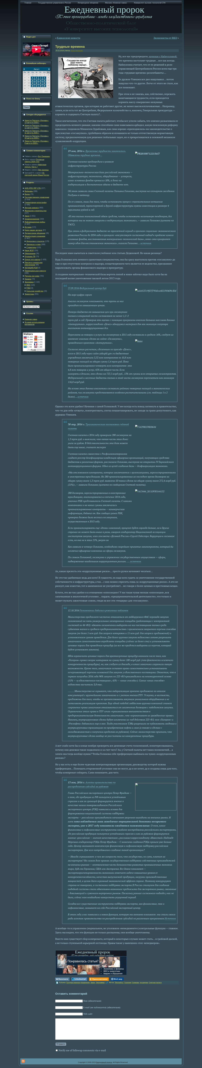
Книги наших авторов (33, 230)
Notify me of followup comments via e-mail (82, 1050)
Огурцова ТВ (30, 256)
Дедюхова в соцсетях (35, 241)
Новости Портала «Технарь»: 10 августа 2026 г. (37, 137)
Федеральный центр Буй (92, 288)
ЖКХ (28, 285)
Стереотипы (31, 247)
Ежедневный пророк (104, 1062)
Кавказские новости (68, 37)
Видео (27, 194)
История (28, 227)
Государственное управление (37, 197)
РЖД (28, 288)
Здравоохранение (32, 219)
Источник (170, 918)
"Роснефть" (119, 983)
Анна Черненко (77, 51)
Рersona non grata (32, 276)
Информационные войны (35, 222)
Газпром (127, 983)
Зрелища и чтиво (33, 244)
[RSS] (23, 1061)
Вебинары (29, 191)
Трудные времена (70, 46)
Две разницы (43, 170)
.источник (135, 561)
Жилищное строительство (35, 211)
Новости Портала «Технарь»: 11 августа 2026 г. (37, 132)
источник (145, 243)
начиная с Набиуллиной (163, 56)
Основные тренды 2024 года (34, 161)
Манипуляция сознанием (35, 236)
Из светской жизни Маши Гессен (37, 174)
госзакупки (144, 983)
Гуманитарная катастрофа (35, 202)
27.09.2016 (73, 288)
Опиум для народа (32, 259)
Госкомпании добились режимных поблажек (103, 610)
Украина (28, 279)
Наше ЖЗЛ (29, 250)
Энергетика (29, 294)
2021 (46, 92)
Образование (30, 253)
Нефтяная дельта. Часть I (35, 166)
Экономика (29, 282)
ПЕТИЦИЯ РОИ (31, 268)
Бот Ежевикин (44, 156)
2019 (27, 92)
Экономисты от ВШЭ (165, 37)
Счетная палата (155, 983)
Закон (27, 216)
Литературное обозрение (35, 233)
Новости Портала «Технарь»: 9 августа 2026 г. (37, 142)
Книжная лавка (31, 319)
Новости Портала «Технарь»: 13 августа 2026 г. (37, 121)
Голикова (135, 983)
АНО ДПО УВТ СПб (33, 188)
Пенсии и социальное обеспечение (33, 264)
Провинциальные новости (35, 271)
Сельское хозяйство (34, 291)
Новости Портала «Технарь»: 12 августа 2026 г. (37, 127)
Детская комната (32, 208)
